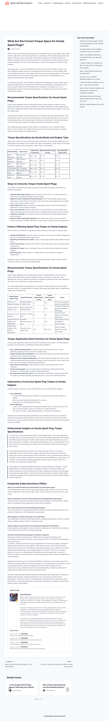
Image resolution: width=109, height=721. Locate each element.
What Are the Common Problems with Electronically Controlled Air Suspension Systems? (92, 90)
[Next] (67, 689)
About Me (47, 3)
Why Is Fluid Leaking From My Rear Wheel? (22, 635)
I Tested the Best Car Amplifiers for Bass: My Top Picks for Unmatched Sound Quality (91, 65)
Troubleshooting (57, 3)
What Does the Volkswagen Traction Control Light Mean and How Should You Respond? (91, 43)
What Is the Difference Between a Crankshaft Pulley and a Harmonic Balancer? (91, 57)
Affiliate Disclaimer (89, 3)
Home (40, 3)
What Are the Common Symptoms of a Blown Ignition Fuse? (26, 640)
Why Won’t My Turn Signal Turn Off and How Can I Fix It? (25, 644)
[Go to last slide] (9, 689)
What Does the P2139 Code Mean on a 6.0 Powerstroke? (18, 664)
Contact (100, 3)
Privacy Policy (77, 3)
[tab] (35, 699)
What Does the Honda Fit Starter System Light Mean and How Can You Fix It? (90, 98)
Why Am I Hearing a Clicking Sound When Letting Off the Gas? (56, 664)
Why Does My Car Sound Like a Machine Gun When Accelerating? (28, 648)
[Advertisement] (54, 18)
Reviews (68, 3)
